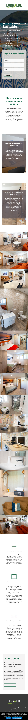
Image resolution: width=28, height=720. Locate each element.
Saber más (10, 685)
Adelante (8, 718)
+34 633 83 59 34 (14, 709)
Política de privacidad (17, 718)
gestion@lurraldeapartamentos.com (14, 711)
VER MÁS (14, 163)
